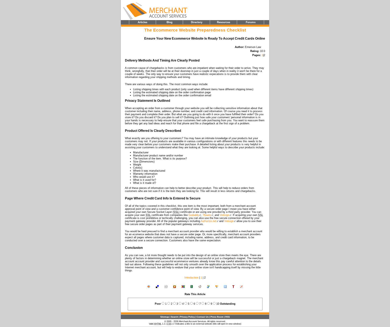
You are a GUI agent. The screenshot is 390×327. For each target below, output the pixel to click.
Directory (196, 22)
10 (217, 303)
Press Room (216, 317)
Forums (251, 22)
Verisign (224, 215)
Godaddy (193, 215)
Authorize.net (208, 221)
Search (174, 317)
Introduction (191, 277)
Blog (169, 22)
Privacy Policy (187, 317)
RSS (227, 317)
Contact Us (203, 317)
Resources (223, 22)
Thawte (207, 215)
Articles (142, 22)
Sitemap (164, 317)
